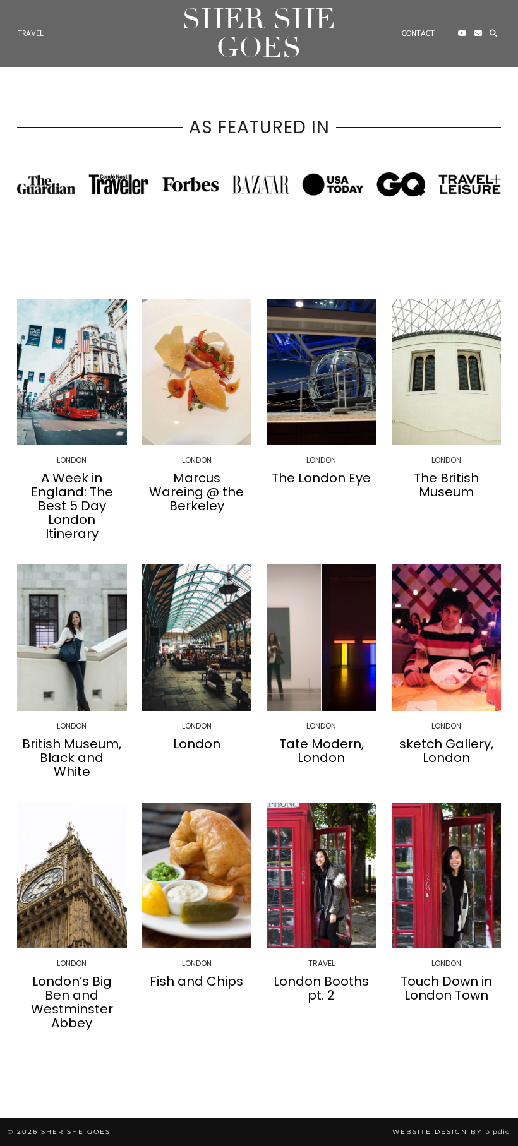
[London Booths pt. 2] (321, 875)
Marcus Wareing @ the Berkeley (196, 492)
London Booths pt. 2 (321, 988)
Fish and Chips (196, 981)
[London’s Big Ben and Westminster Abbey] (72, 875)
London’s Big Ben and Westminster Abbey (72, 1002)
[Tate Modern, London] (321, 637)
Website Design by (451, 1132)
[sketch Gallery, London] (447, 637)
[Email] (478, 33)
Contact (418, 33)
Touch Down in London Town (446, 988)
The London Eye (321, 478)
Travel (31, 33)
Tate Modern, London (321, 751)
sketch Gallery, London (446, 751)
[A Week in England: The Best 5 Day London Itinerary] (72, 372)
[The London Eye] (321, 372)
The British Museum (446, 485)
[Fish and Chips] (197, 875)
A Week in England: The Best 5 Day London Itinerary (72, 505)
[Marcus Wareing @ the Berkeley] (197, 372)
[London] (197, 637)
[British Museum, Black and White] (72, 637)
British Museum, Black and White (71, 757)
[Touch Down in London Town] (447, 875)
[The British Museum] (447, 372)
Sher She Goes (258, 33)
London (196, 744)
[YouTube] (462, 33)
